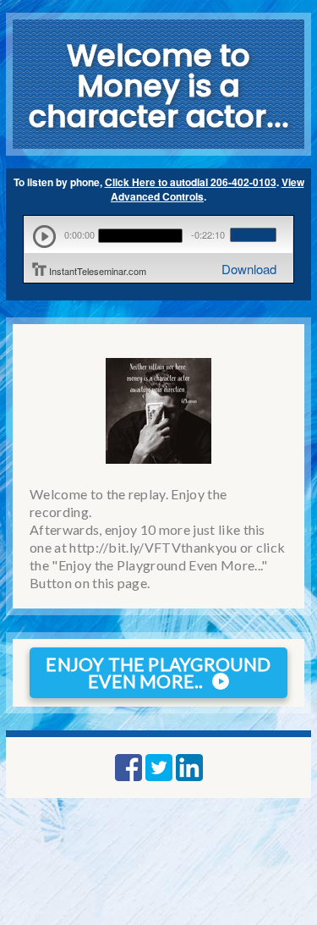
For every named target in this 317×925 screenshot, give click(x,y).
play (44, 236)
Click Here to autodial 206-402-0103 (190, 182)
